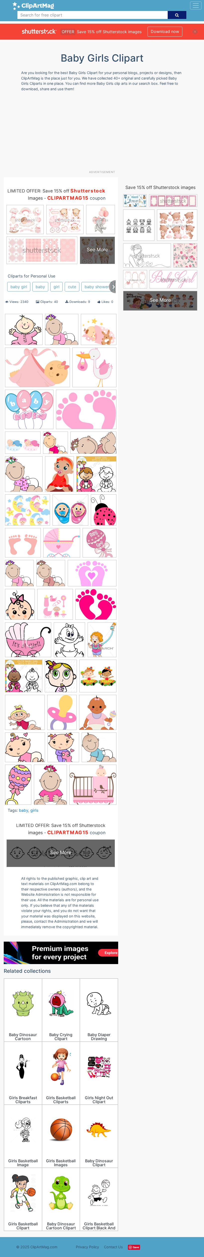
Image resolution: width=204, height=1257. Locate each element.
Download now (165, 31)
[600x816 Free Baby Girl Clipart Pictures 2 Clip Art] (62, 714)
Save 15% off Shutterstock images (160, 187)
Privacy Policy (87, 1247)
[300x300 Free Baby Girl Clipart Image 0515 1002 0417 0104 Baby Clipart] (25, 714)
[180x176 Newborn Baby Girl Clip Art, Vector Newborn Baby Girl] (99, 749)
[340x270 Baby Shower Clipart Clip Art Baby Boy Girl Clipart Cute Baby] (27, 512)
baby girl (18, 286)
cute (72, 286)
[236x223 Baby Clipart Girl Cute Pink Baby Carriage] (93, 787)
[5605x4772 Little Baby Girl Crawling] (25, 749)
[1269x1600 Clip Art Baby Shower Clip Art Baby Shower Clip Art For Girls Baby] (69, 642)
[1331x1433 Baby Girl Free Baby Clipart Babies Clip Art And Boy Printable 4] (51, 575)
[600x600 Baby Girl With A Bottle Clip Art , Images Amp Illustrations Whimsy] (96, 476)
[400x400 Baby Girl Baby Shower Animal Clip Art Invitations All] (99, 545)
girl (56, 286)
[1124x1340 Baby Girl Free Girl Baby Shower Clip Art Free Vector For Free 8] (20, 606)
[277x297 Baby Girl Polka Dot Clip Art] (23, 476)
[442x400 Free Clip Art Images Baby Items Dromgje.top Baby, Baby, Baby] (29, 412)
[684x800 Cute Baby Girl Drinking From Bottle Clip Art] (61, 678)
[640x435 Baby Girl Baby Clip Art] (37, 370)
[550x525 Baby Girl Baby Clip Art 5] (23, 545)
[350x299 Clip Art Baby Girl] (28, 642)
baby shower (97, 286)
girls (34, 810)
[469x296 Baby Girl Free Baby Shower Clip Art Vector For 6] (92, 575)
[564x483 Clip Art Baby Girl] (96, 606)
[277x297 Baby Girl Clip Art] (61, 332)
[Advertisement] (104, 133)
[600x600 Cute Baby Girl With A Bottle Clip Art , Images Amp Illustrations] (23, 678)
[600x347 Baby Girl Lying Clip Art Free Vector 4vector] (93, 445)
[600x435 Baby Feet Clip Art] (86, 412)
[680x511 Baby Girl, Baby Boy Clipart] (22, 445)
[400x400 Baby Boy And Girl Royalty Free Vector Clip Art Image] (70, 512)
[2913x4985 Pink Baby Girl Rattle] (18, 787)
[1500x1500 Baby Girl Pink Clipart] (55, 606)
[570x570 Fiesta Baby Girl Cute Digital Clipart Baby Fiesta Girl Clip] (98, 678)
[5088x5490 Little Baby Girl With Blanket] (63, 749)
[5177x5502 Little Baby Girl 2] (97, 714)
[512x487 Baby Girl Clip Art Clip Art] (23, 332)
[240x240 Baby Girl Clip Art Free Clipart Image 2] (94, 369)
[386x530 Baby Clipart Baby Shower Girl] (103, 512)
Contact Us (113, 1247)
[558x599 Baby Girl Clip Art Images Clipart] (19, 575)
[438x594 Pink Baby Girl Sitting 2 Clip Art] (50, 787)
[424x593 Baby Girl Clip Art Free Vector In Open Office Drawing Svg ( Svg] (59, 476)
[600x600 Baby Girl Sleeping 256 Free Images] (98, 331)
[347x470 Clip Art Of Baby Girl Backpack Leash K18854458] (102, 642)
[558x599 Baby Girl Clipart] (55, 445)
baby (40, 286)
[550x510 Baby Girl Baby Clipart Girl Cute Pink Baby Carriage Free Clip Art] (62, 545)
